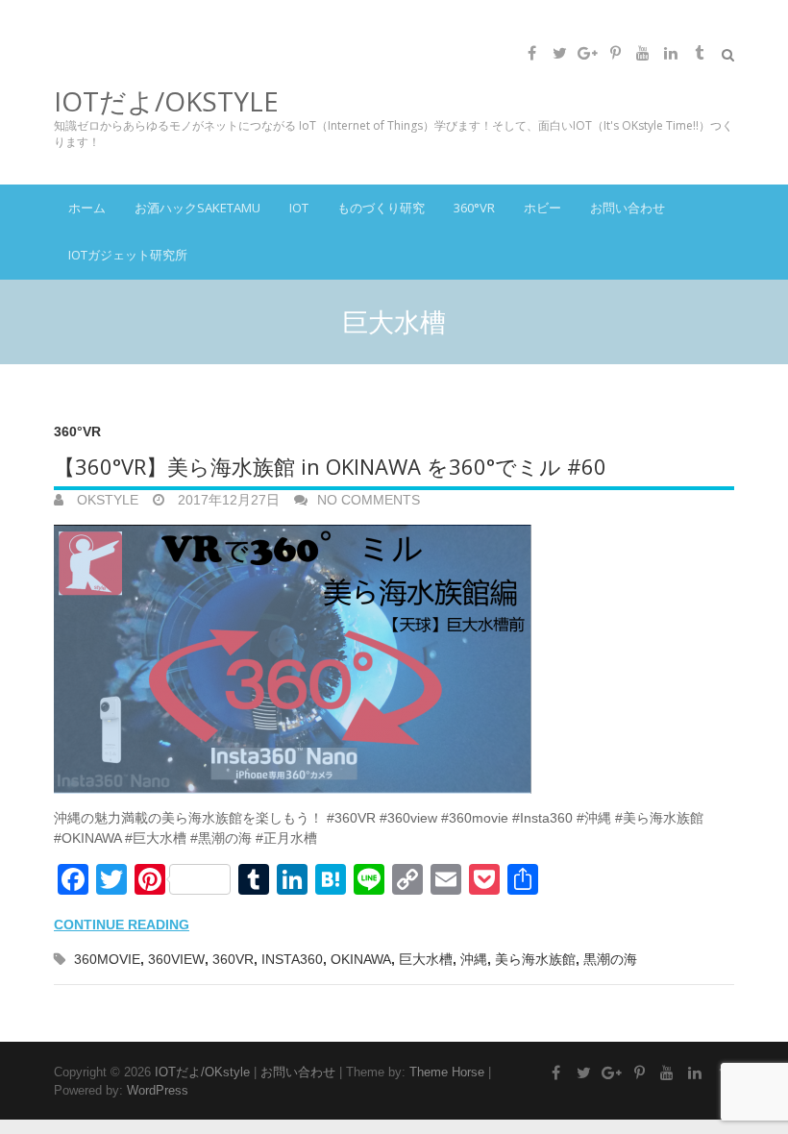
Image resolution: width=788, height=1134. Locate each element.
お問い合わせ (627, 207)
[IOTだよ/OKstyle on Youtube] (642, 52)
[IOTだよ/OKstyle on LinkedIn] (670, 52)
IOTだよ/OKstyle (166, 101)
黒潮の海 (610, 959)
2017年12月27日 (227, 499)
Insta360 (292, 959)
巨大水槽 (426, 959)
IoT (298, 207)
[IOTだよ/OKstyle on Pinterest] (615, 52)
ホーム (87, 207)
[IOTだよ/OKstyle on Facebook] (531, 52)
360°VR (474, 207)
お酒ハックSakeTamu (197, 207)
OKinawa (361, 959)
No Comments (368, 499)
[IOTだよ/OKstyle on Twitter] (559, 52)
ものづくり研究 (381, 207)
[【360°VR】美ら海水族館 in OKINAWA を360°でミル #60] (394, 659)
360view (176, 959)
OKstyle (105, 499)
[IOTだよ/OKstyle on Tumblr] (698, 52)
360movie (107, 959)
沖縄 (473, 959)
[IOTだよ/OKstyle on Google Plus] (587, 52)
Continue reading (121, 924)
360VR (233, 959)
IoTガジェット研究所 (127, 254)
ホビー (542, 207)
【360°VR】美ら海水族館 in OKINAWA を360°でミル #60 (330, 466)
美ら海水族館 (535, 959)
